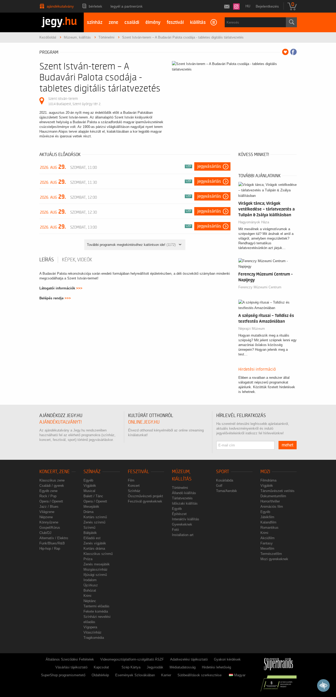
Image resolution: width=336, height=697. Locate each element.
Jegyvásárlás (209, 166)
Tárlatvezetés (182, 498)
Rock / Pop (47, 496)
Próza (87, 559)
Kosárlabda (224, 480)
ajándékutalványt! (60, 422)
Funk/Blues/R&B (52, 543)
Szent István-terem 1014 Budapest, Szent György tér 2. (74, 101)
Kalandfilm (268, 522)
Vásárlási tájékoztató (71, 667)
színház (94, 22)
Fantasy (266, 543)
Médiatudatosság (183, 667)
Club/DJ (45, 533)
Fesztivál (138, 471)
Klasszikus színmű (98, 554)
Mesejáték (91, 507)
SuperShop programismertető (63, 675)
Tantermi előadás (96, 606)
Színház (92, 471)
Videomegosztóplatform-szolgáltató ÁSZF (132, 659)
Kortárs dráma (94, 548)
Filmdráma (268, 480)
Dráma (88, 512)
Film (131, 480)
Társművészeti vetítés (277, 491)
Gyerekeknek (182, 524)
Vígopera (90, 627)
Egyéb (88, 480)
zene (113, 22)
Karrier (166, 675)
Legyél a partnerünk (127, 6)
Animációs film (271, 507)
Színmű (89, 527)
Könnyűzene (48, 522)
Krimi (87, 596)
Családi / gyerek (51, 486)
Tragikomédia (93, 638)
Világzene (46, 512)
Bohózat (89, 590)
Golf (219, 486)
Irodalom (90, 580)
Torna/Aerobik (226, 491)
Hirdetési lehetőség (216, 667)
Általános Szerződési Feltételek (70, 659)
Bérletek (95, 6)
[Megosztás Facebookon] (293, 52)
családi (131, 22)
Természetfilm (271, 554)
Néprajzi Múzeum (251, 329)
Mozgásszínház (95, 569)
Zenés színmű (94, 522)
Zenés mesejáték (96, 564)
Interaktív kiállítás (185, 519)
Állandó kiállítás (184, 493)
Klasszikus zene (52, 480)
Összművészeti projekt (145, 496)
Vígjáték (89, 486)
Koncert (134, 486)
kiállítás (198, 22)
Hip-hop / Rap (49, 548)
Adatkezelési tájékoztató (189, 659)
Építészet (179, 514)
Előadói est (92, 538)
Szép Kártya (131, 667)
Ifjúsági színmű (95, 575)
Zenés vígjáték (94, 543)
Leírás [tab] (46, 260)
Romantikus (269, 527)
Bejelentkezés (267, 6)
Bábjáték (90, 533)
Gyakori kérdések (227, 659)
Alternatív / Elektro (53, 538)
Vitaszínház (92, 632)
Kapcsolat (101, 667)
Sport (222, 471)
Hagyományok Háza (253, 222)
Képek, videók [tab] (77, 260)
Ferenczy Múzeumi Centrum (259, 287)
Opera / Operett (51, 501)
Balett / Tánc (93, 496)
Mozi (265, 471)
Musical (89, 491)
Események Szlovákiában (135, 675)
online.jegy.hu (144, 422)
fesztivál (175, 22)
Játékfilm (267, 517)
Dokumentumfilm (273, 496)
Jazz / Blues (49, 507)
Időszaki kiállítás (185, 503)
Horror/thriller (270, 501)
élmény (152, 22)
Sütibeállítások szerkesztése (199, 675)
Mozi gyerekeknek (274, 559)
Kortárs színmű (95, 517)
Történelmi (180, 488)
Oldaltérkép (100, 675)
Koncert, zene (54, 471)
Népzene (46, 517)
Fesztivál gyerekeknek (145, 501)
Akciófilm (267, 538)
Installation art (182, 535)
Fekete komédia (95, 611)
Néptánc (89, 601)
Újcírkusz (90, 585)
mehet (287, 445)
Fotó (175, 530)
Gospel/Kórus (49, 527)
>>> (79, 288)
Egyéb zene (48, 491)
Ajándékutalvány (60, 6)
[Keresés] (291, 22)
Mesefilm (267, 548)
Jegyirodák (155, 667)
